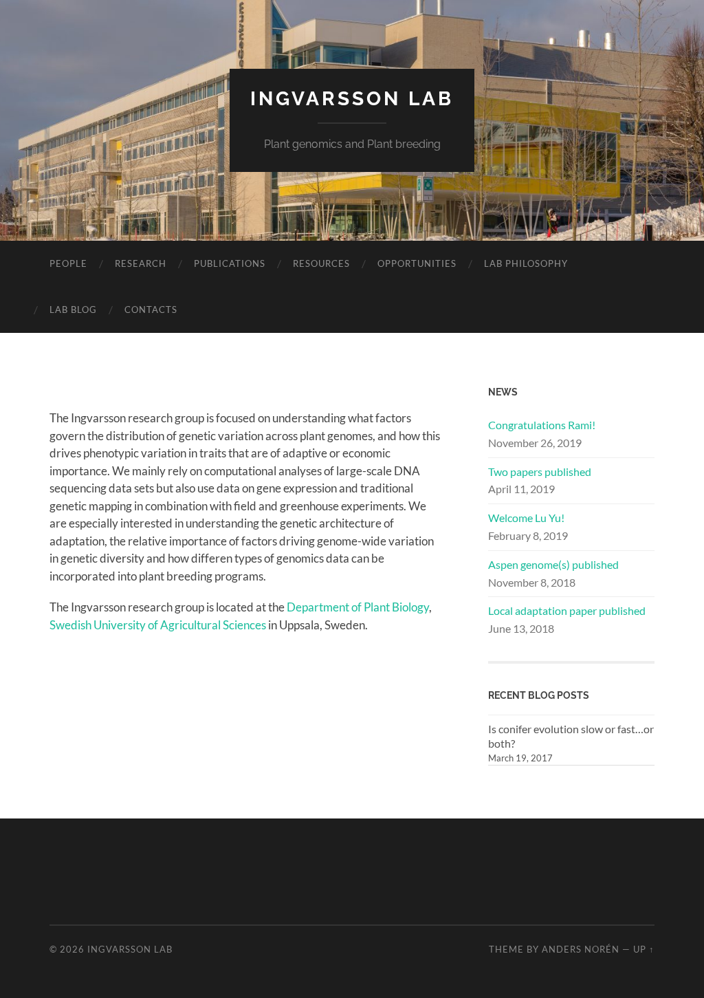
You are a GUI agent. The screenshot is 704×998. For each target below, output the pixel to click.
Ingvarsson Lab (352, 98)
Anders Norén (580, 949)
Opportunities (416, 263)
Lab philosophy (526, 263)
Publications (229, 263)
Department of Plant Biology (358, 607)
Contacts (150, 309)
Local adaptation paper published (567, 610)
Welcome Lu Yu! (526, 517)
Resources (321, 263)
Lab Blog (73, 309)
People (68, 263)
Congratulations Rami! (541, 424)
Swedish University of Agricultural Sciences (158, 625)
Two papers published (539, 471)
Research (140, 263)
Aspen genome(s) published (553, 564)
